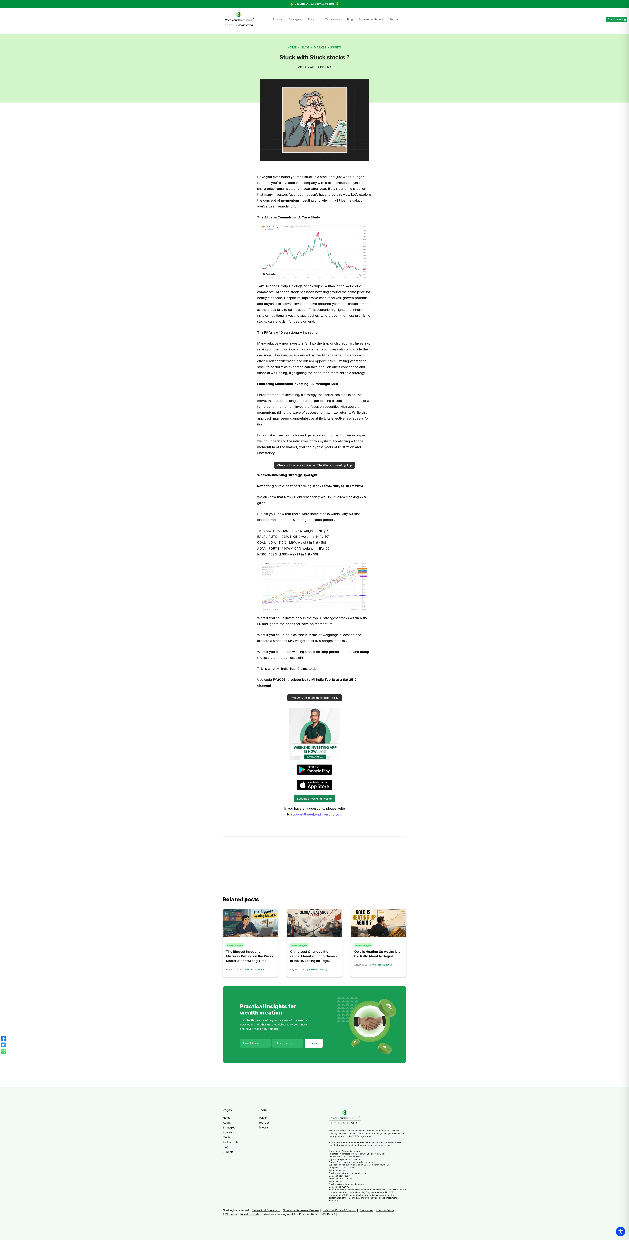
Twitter (262, 1117)
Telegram (264, 1127)
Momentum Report (371, 19)
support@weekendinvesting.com (316, 814)
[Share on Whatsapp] (3, 1051)
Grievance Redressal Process (301, 1210)
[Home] (239, 19)
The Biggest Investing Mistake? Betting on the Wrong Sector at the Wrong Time (250, 956)
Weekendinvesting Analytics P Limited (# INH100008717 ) (299, 1214)
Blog (350, 19)
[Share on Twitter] (3, 1045)
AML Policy (230, 1214)
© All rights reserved (236, 1210)
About (276, 19)
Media (226, 1137)
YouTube (264, 1122)
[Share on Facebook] (3, 1038)
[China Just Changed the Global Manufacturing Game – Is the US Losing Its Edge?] (314, 923)
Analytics (313, 19)
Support (394, 19)
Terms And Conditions (266, 1210)
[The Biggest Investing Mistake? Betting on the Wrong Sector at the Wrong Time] (250, 923)
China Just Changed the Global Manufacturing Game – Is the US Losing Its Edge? (313, 956)
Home (292, 47)
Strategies (295, 19)
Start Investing (617, 19)
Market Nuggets (328, 47)
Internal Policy (385, 1210)
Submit (314, 1043)
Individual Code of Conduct (339, 1210)
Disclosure (366, 1210)
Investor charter (250, 1214)
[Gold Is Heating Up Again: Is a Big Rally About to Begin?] (378, 923)
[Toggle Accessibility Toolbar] (621, 1232)
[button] (314, 465)
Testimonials (333, 19)
